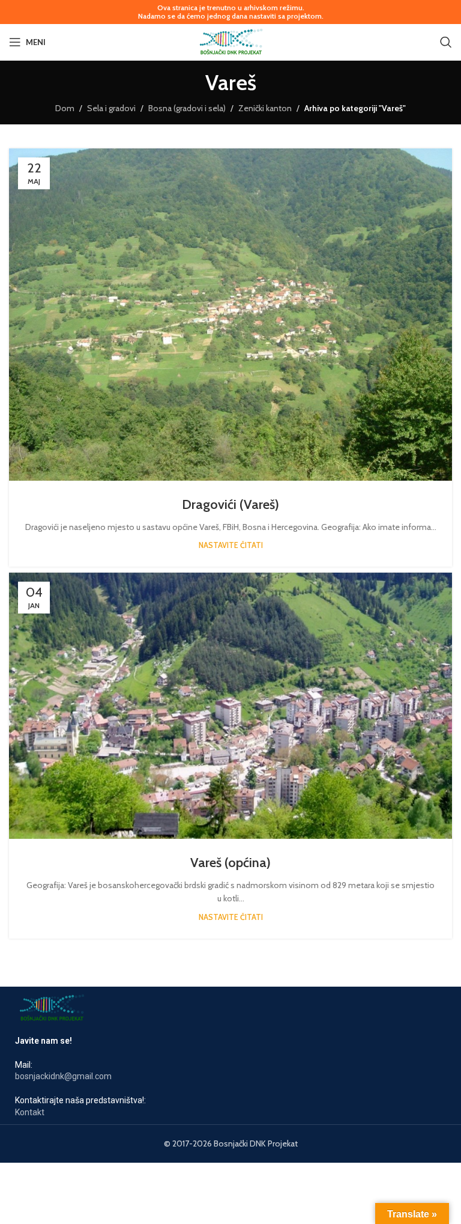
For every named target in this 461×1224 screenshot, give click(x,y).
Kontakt (29, 1112)
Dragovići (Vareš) (230, 504)
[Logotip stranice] (231, 40)
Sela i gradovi (111, 108)
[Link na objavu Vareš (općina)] (230, 706)
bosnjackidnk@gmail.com (63, 1076)
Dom (64, 108)
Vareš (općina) (230, 862)
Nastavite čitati (231, 545)
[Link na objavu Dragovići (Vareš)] (230, 314)
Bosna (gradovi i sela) (187, 108)
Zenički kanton (265, 108)
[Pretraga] (446, 42)
